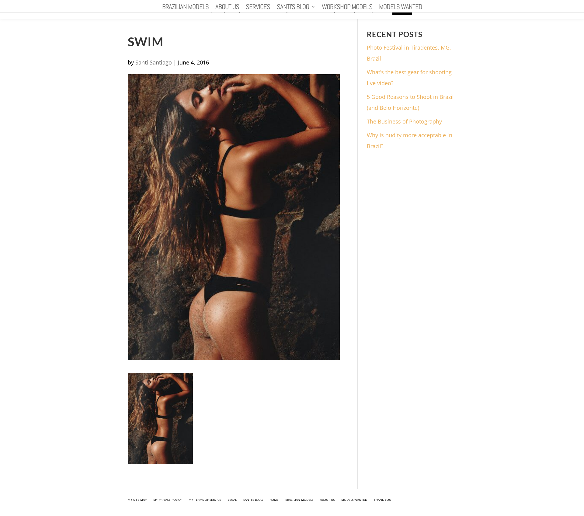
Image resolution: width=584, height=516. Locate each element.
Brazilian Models (185, 8)
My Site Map (137, 499)
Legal (232, 499)
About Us (227, 8)
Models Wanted (400, 8)
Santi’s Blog (293, 8)
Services (258, 8)
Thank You (382, 499)
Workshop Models (347, 8)
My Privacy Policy (167, 499)
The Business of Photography (404, 121)
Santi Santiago (153, 62)
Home (274, 499)
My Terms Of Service (205, 499)
